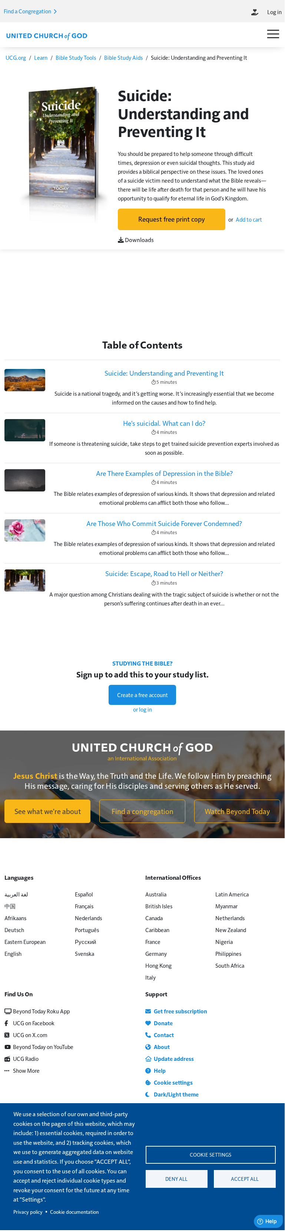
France (152, 941)
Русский (85, 941)
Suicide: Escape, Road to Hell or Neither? (164, 573)
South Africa (229, 965)
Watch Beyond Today (237, 811)
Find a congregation (142, 811)
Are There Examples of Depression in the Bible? (164, 473)
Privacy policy (28, 1212)
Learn (40, 57)
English (12, 953)
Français (84, 905)
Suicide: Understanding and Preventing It (164, 373)
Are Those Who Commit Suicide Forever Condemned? (164, 523)
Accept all (245, 1179)
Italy (150, 977)
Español (84, 894)
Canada (154, 917)
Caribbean (157, 929)
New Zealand (230, 929)
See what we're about (47, 811)
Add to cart (249, 219)
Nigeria (224, 941)
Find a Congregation (28, 10)
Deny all (176, 1179)
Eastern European (25, 941)
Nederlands (88, 917)
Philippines (228, 953)
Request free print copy (171, 219)
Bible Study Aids (123, 57)
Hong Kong (158, 965)
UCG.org (16, 57)
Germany (156, 953)
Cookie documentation (74, 1212)
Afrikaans (15, 917)
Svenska (84, 953)
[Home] (46, 35)
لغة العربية (16, 894)
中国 (10, 905)
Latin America (232, 894)
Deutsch (14, 929)
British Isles (158, 905)
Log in (274, 11)
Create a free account (142, 694)
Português (87, 929)
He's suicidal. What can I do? (164, 423)
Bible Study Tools (76, 57)
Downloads (139, 240)
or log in (142, 709)
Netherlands (230, 917)
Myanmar (226, 905)
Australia (155, 894)
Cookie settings (210, 1154)
